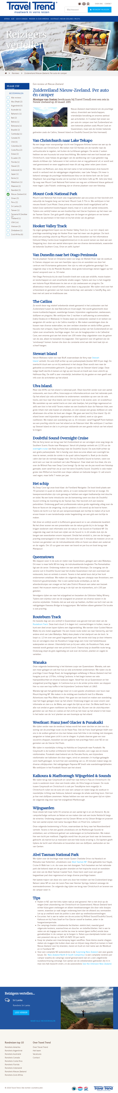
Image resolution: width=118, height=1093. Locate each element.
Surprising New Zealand (87, 952)
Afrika (7, 19)
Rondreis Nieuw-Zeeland (15, 1071)
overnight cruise (40, 448)
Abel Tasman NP (79, 862)
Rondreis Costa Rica (13, 1061)
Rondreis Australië (13, 1054)
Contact (36, 1057)
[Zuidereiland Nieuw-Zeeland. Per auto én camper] (50, 117)
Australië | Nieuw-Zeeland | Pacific (65, 19)
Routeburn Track (40, 624)
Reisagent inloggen (101, 10)
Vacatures (37, 1054)
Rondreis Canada (12, 1057)
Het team (37, 1050)
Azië (12, 19)
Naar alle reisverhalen (43, 1021)
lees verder (21, 1012)
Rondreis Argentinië (13, 1050)
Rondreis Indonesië (13, 1068)
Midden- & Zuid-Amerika (39, 19)
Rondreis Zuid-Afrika (14, 1075)
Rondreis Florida (12, 1064)
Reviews (15, 73)
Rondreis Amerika (12, 1047)
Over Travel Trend (40, 1047)
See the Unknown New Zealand (97, 964)
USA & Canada (22, 19)
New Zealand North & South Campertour (66, 955)
